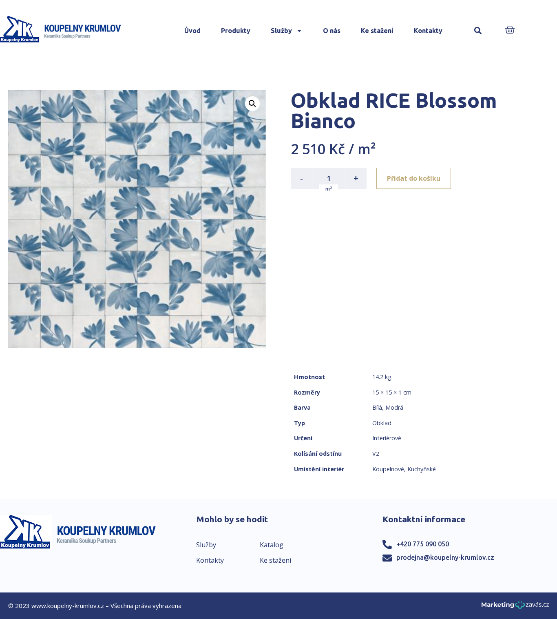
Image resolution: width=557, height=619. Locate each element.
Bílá (377, 407)
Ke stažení (377, 30)
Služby (281, 30)
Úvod (192, 30)
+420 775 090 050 (422, 544)
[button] (477, 31)
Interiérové (386, 438)
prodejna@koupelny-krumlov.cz (445, 557)
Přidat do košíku (413, 178)
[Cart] (510, 30)
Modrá (394, 407)
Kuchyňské (421, 469)
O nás (331, 30)
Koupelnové (388, 469)
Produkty (235, 30)
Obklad (381, 423)
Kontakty (428, 30)
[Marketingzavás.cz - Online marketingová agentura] (515, 606)
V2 (375, 453)
